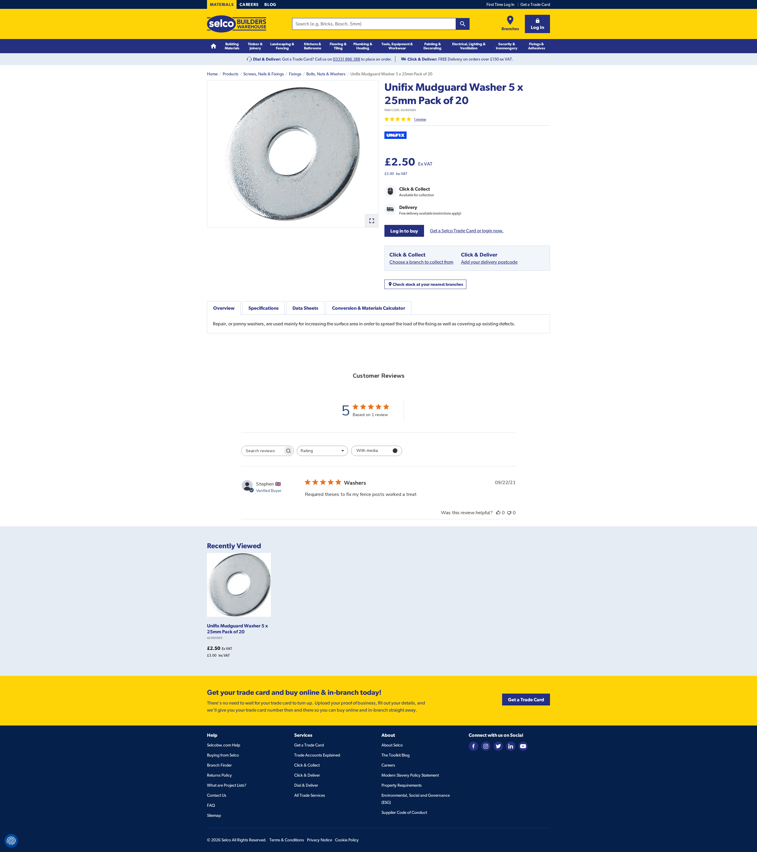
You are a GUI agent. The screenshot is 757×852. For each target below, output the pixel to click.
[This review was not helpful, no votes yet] (509, 512)
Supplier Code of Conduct (404, 812)
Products (230, 74)
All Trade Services (309, 795)
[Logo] (236, 24)
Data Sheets (305, 308)
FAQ (211, 805)
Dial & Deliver (306, 785)
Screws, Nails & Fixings (263, 74)
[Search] (463, 24)
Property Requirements (401, 785)
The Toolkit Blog (395, 755)
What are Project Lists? (226, 785)
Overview (223, 308)
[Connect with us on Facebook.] (473, 745)
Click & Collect (307, 765)
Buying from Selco (223, 755)
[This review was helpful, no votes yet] (498, 512)
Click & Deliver (307, 775)
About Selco (392, 745)
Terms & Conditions (286, 840)
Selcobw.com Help (223, 745)
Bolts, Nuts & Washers (325, 74)
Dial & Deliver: (267, 59)
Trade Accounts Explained (317, 755)
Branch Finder (219, 765)
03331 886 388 (346, 59)
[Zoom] (371, 220)
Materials (222, 4)
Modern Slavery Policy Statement (410, 775)
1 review (420, 119)
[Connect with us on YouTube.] (523, 745)
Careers (249, 4)
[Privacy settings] (11, 841)
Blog (270, 4)
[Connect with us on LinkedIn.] (510, 745)
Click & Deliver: (422, 59)
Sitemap (214, 815)
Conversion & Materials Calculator (368, 308)
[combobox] (322, 451)
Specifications (263, 308)
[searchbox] (262, 451)
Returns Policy (219, 775)
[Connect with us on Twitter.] (498, 745)
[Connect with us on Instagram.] (486, 745)
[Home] (213, 46)
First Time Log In (500, 4)
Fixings (295, 74)
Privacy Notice (319, 840)
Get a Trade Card (535, 4)
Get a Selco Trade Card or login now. (467, 230)
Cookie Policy (347, 840)
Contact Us (216, 795)
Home (212, 74)
